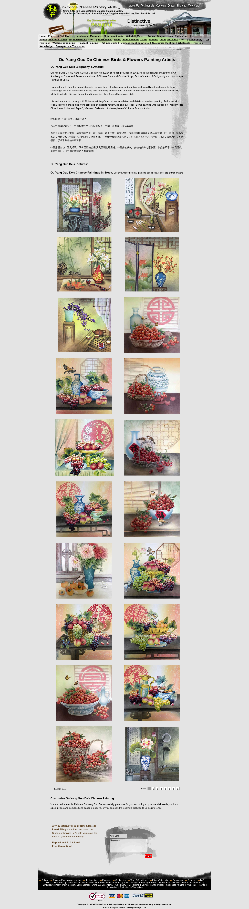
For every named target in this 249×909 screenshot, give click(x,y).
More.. (68, 36)
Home (42, 36)
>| (178, 788)
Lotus (143, 39)
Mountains (96, 36)
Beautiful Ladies (57, 39)
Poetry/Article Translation (70, 46)
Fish (50, 36)
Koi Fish (60, 36)
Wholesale (184, 43)
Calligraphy (195, 39)
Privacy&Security (160, 880)
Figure (43, 39)
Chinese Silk (109, 43)
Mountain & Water (114, 36)
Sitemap (191, 880)
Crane (163, 39)
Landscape (82, 36)
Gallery (45, 880)
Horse (170, 36)
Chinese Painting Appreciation (67, 880)
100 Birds (172, 39)
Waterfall (131, 36)
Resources (178, 880)
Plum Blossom (130, 39)
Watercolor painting (64, 43)
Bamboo (153, 39)
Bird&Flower (105, 39)
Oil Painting (134, 885)
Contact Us (120, 880)
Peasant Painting (88, 43)
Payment (106, 880)
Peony (117, 39)
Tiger (178, 36)
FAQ (202, 880)
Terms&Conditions (138, 880)
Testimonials (91, 880)
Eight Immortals (78, 39)
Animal (151, 36)
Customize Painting (163, 43)
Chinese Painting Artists (135, 43)
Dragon (161, 36)
